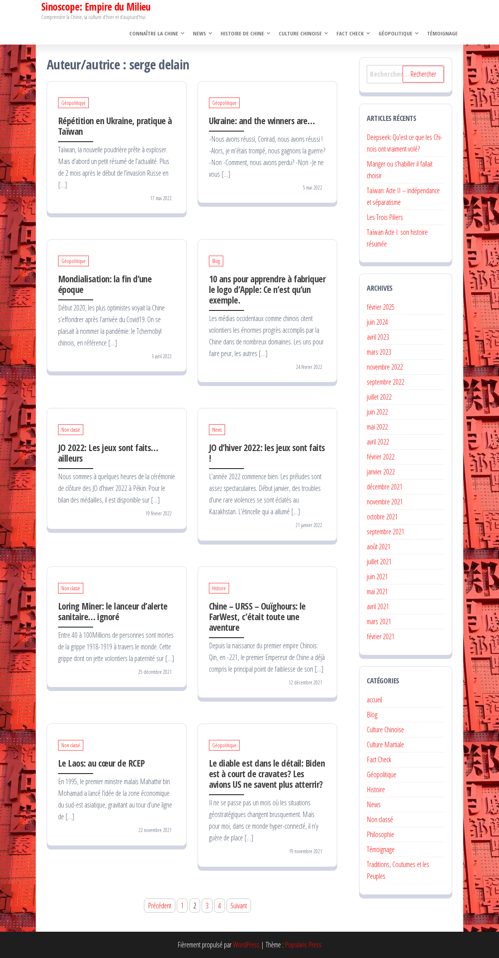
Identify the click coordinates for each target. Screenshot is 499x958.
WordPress (246, 945)
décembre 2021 (385, 487)
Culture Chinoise (300, 33)
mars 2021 (379, 621)
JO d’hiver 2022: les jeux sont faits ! (267, 452)
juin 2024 (377, 322)
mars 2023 (379, 352)
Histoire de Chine (242, 33)
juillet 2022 (379, 397)
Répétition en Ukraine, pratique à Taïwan (115, 125)
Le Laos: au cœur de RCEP (101, 763)
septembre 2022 (385, 382)
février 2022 (381, 457)
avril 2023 (378, 337)
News (199, 33)
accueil (374, 700)
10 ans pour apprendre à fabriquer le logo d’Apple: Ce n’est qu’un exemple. (267, 289)
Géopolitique (395, 33)
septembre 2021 (385, 532)
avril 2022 (378, 442)
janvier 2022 (381, 472)
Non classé (70, 429)
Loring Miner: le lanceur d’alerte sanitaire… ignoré (113, 611)
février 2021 (381, 636)
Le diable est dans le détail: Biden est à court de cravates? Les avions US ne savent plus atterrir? (267, 773)
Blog (216, 260)
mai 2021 (377, 591)
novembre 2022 (385, 367)
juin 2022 (377, 412)
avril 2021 (378, 606)
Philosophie (380, 834)
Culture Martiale (385, 744)
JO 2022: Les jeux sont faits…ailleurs (108, 452)
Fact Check (350, 33)
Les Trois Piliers (385, 217)
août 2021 (379, 546)
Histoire (219, 588)
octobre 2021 (382, 517)
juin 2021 (377, 576)
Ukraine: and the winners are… (262, 120)
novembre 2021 (385, 502)
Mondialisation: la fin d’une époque (105, 283)
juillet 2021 (379, 561)
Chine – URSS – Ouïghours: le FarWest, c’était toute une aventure (257, 616)
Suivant (239, 906)
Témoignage (442, 33)
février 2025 (381, 307)
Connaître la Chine (153, 33)
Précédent (159, 906)
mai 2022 (377, 427)
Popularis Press (303, 945)
